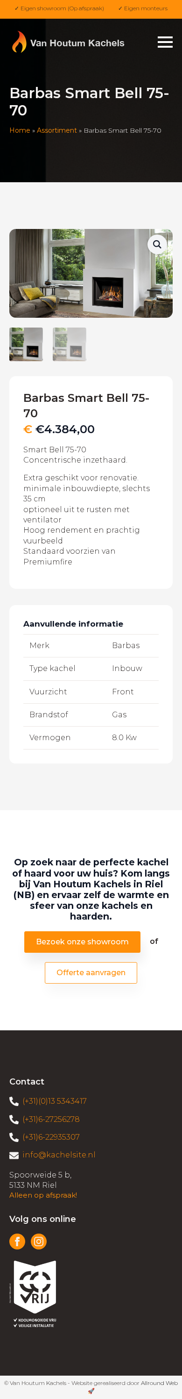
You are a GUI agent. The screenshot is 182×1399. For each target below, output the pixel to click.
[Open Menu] (165, 42)
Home (19, 130)
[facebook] (17, 1241)
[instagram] (39, 1241)
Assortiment (57, 130)
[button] (157, 244)
